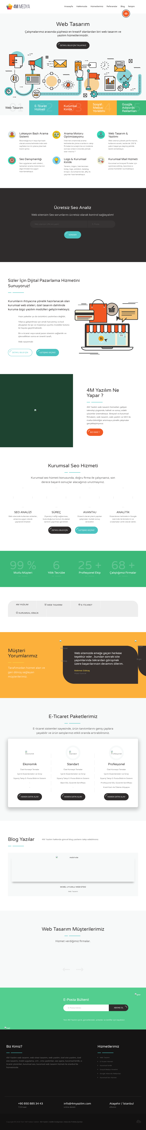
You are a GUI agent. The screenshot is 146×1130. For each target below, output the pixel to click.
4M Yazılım (22, 604)
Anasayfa (68, 6)
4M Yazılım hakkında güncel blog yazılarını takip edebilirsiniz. (70, 839)
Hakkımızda (81, 6)
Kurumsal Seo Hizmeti (108, 1078)
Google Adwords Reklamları (110, 1074)
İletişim (131, 6)
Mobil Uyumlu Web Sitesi (73, 887)
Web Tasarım (54, 605)
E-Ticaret (86, 605)
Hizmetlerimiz (96, 6)
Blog (123, 6)
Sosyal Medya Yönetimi (109, 1069)
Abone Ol (118, 1008)
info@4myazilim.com (77, 1103)
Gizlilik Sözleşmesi (56, 1122)
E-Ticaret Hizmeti (106, 1061)
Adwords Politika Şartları (73, 1122)
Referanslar (112, 6)
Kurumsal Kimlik (28, 613)
